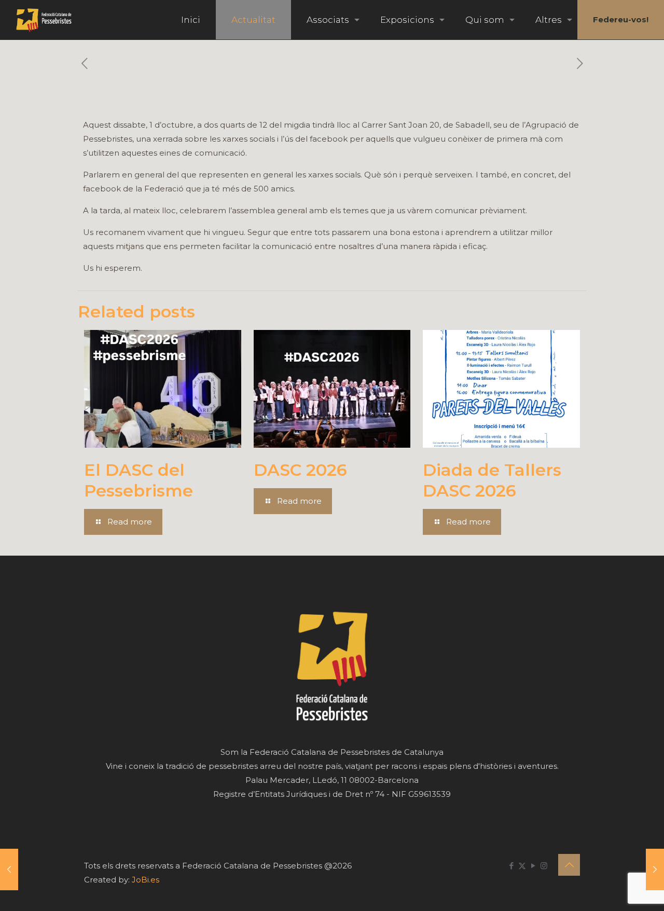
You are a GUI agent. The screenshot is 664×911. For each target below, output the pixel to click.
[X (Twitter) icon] (522, 866)
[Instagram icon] (544, 866)
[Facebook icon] (511, 866)
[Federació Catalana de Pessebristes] (43, 19)
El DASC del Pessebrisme (138, 480)
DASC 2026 (300, 470)
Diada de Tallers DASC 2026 (492, 480)
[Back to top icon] (569, 865)
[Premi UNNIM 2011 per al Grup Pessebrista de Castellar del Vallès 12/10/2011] (655, 869)
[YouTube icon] (533, 866)
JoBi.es (145, 880)
